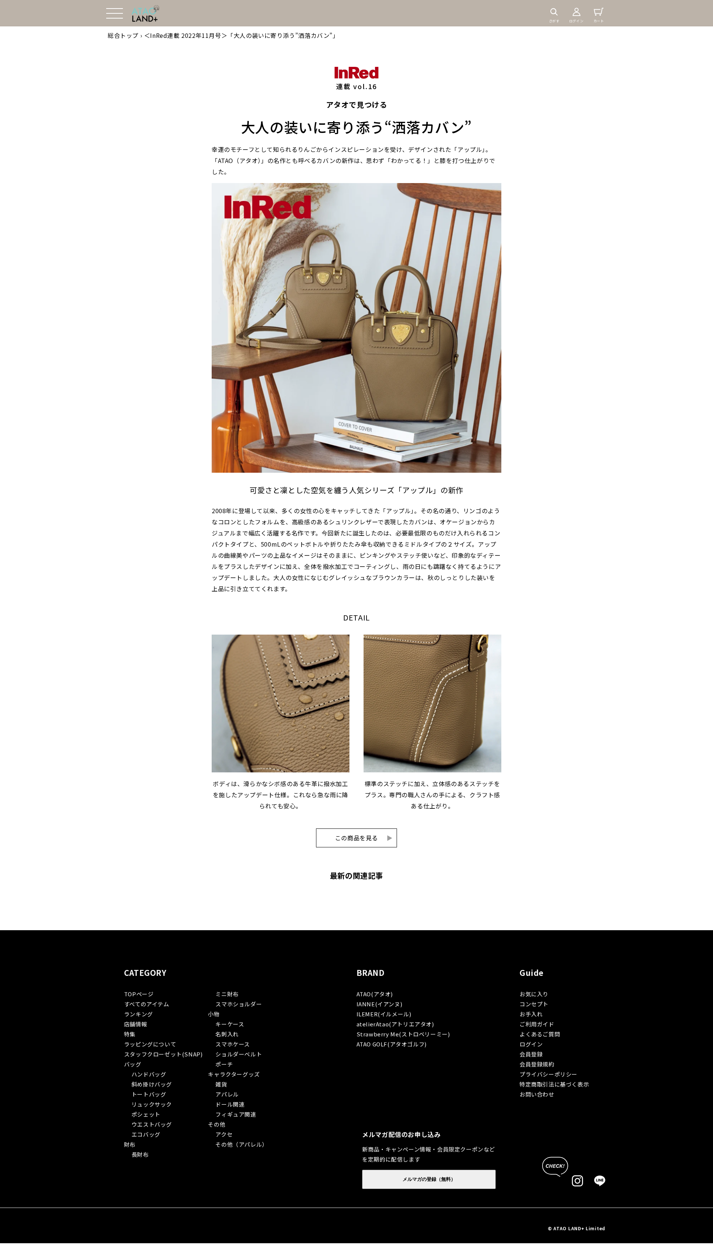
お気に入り (534, 994)
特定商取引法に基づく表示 (554, 1084)
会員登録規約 (537, 1064)
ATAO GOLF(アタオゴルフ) (391, 1044)
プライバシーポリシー (548, 1074)
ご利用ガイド (537, 1024)
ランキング (138, 1014)
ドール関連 (229, 1104)
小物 (213, 1014)
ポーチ (224, 1064)
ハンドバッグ (148, 1074)
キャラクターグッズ (234, 1074)
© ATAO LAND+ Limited (576, 1228)
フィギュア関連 (235, 1114)
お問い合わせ (537, 1094)
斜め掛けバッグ (151, 1084)
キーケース (229, 1024)
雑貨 (221, 1084)
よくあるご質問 (540, 1034)
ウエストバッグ (151, 1124)
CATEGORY (145, 972)
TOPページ (139, 994)
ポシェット (145, 1114)
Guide (532, 972)
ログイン (531, 1044)
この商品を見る (364, 837)
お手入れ (531, 1014)
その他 (216, 1124)
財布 (130, 1144)
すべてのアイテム (146, 1004)
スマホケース (232, 1044)
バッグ (132, 1064)
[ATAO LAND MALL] (145, 13)
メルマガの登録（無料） (429, 1179)
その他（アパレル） (241, 1144)
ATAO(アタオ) (374, 994)
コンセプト (534, 1004)
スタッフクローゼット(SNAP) (163, 1054)
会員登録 (531, 1054)
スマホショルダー (238, 1004)
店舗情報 (135, 1024)
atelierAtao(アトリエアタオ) (395, 1024)
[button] (114, 13)
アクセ (223, 1134)
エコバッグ (145, 1134)
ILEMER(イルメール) (383, 1014)
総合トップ (123, 35)
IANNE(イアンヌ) (379, 1004)
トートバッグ (148, 1094)
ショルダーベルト (238, 1054)
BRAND (370, 972)
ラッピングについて (150, 1044)
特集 (130, 1034)
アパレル (226, 1094)
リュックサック (151, 1104)
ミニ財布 (226, 994)
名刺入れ (226, 1034)
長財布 (140, 1154)
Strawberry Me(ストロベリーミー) (403, 1034)
